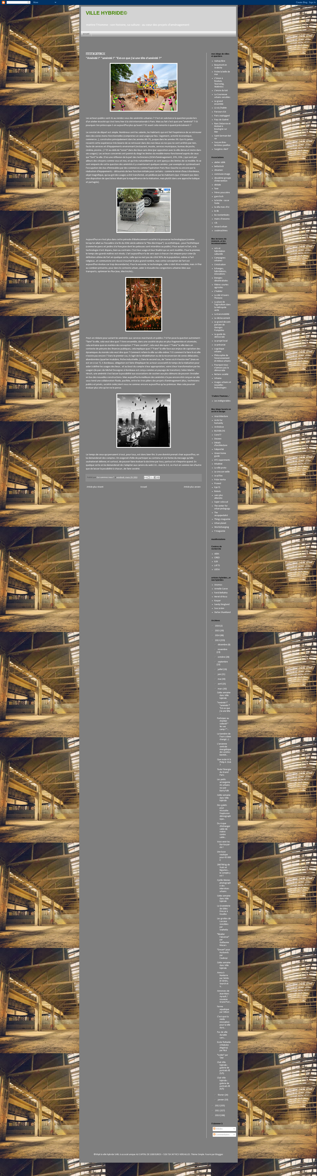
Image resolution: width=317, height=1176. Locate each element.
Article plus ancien (192, 487)
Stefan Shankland (222, 612)
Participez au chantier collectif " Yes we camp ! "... (223, 724)
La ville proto (220, 468)
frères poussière (222, 192)
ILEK (216, 561)
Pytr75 (217, 487)
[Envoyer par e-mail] (145, 477)
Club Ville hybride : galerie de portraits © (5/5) (223, 1068)
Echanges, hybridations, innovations (220, 271)
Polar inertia (220, 479)
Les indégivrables (222, 401)
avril (220, 684)
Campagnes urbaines (220, 259)
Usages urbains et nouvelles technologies (222, 385)
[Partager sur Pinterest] (158, 477)
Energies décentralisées (221, 279)
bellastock (219, 166)
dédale (217, 185)
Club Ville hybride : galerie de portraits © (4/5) (223, 1083)
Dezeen (217, 439)
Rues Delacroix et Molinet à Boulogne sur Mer (222, 127)
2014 (217, 635)
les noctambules (221, 215)
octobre (222, 657)
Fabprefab (219, 449)
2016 (217, 626)
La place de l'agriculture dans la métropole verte (222, 306)
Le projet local (221, 341)
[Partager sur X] (152, 477)
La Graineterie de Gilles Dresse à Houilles (223, 910)
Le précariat (219, 345)
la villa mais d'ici (221, 207)
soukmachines (221, 230)
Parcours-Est (220, 112)
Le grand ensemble (218, 102)
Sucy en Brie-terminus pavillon (222, 144)
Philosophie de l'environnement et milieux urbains (222, 358)
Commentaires (222, 1134)
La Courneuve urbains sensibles (222, 96)
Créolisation (220, 264)
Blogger (219, 1154)
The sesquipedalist (221, 514)
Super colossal (221, 502)
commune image (222, 174)
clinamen (218, 170)
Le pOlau (218, 476)
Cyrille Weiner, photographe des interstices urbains (224, 886)
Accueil (143, 487)
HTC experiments (222, 460)
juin (220, 674)
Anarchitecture (221, 416)
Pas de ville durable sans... (222, 1035)
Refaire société (221, 374)
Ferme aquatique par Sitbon (223, 1009)
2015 (217, 630)
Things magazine (222, 519)
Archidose (219, 427)
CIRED (217, 557)
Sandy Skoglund (221, 604)
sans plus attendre (218, 496)
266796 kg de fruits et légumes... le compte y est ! (223, 870)
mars (220, 689)
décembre (223, 644)
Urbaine (218, 378)
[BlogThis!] (148, 477)
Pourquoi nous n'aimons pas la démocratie (221, 368)
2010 (217, 1115)
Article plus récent (95, 487)
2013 (217, 640)
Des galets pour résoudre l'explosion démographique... (224, 812)
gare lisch (218, 196)
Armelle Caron (221, 589)
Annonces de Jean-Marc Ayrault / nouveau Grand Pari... (224, 996)
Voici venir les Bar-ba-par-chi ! (223, 845)
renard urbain (220, 226)
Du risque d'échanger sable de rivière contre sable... (223, 830)
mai (220, 679)
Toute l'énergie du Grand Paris (224, 772)
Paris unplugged (222, 116)
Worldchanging (221, 527)
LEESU (217, 569)
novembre (222, 649)
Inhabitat (218, 464)
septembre (223, 662)
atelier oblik (219, 162)
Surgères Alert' (221, 149)
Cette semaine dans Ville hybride (223, 695)
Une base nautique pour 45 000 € (224, 856)
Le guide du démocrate (219, 335)
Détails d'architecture (220, 444)
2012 (217, 1105)
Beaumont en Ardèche (220, 66)
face (216, 188)
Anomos (218, 585)
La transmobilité (221, 314)
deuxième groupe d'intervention (222, 179)
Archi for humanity (218, 421)
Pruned (217, 483)
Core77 (217, 435)
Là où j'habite (220, 108)
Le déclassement (222, 318)
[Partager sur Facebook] (155, 477)
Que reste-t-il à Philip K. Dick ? (224, 762)
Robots (217, 491)
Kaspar (217, 600)
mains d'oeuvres (222, 219)
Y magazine (219, 531)
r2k (215, 223)
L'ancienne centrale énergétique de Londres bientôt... (224, 749)
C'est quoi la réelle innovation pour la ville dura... (223, 1022)
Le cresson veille (222, 472)
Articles (219, 1129)
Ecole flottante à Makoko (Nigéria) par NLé (224, 1046)
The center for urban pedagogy (222, 507)
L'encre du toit (221, 90)
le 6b (216, 211)
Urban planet (220, 523)
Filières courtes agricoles (221, 286)
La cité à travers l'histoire (221, 296)
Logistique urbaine (219, 350)
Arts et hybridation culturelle (219, 251)
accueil (86, 34)
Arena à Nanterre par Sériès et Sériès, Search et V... (223, 979)
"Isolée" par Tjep (222, 1056)
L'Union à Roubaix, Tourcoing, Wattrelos (219, 82)
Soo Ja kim (219, 608)
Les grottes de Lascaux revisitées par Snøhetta (224, 924)
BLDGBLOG (219, 431)
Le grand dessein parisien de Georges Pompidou (222, 326)
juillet (220, 669)
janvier (221, 1100)
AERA (216, 554)
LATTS (217, 565)
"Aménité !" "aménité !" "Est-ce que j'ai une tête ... (223, 708)
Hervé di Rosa (220, 596)
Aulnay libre (219, 61)
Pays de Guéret (221, 120)
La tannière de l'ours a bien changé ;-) (224, 737)
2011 (217, 1110)
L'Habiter (218, 291)
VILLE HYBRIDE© (106, 13)
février (221, 1095)
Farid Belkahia (221, 593)
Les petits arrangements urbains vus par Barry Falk (223, 785)
